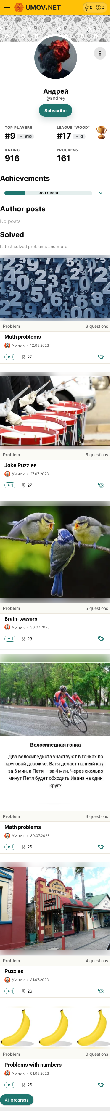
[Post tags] (101, 357)
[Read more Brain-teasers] (55, 552)
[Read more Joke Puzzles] (55, 411)
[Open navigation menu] (7, 7)
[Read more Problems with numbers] (55, 1027)
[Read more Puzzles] (55, 909)
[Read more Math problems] (55, 288)
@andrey (55, 98)
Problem (11, 326)
